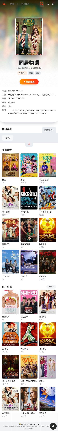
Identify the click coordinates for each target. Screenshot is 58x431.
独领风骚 (42, 316)
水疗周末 (6, 212)
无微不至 (6, 276)
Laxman (11, 91)
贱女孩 (42, 381)
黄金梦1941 (25, 349)
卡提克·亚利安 (14, 94)
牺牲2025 (25, 212)
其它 (10, 106)
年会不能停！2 (45, 212)
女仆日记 (24, 276)
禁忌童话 (24, 316)
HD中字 (7, 138)
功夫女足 (42, 244)
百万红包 (6, 244)
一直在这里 (43, 179)
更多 (50, 287)
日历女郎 (6, 316)
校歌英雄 (42, 276)
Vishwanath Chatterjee (31, 94)
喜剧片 (23, 73)
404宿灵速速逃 (8, 381)
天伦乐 (5, 349)
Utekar (19, 91)
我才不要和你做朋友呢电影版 (29, 381)
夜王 (4, 179)
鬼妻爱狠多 (25, 244)
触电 (22, 179)
